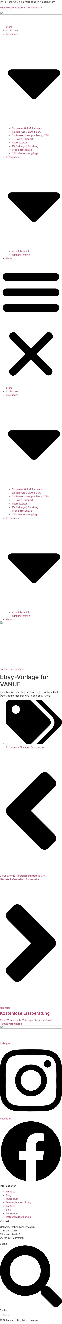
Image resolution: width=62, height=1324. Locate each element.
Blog (8, 1195)
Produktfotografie (22, 149)
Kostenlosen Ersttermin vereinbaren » (21, 7)
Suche (3, 1244)
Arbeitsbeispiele (21, 251)
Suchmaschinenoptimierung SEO (30, 135)
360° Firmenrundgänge (25, 153)
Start (9, 26)
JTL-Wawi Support (22, 138)
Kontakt (10, 258)
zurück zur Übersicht (12, 669)
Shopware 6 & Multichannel (27, 128)
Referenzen (12, 747)
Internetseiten (20, 142)
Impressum (12, 1198)
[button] (31, 323)
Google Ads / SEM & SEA (26, 131)
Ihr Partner (12, 30)
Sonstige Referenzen (32, 747)
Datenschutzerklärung (18, 1202)
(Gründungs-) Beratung (25, 146)
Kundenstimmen (21, 254)
